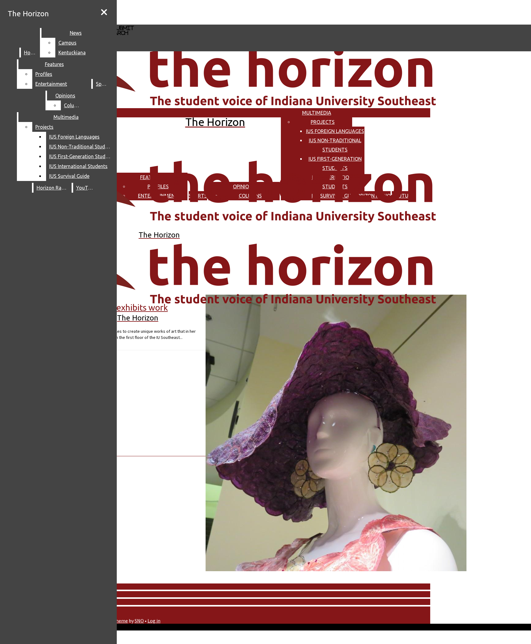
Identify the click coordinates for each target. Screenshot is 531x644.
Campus (67, 42)
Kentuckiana (72, 52)
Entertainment (51, 84)
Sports (103, 84)
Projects (323, 122)
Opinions (65, 95)
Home (30, 52)
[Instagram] (184, 12)
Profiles (43, 74)
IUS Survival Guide (69, 176)
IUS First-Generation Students (81, 156)
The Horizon (28, 14)
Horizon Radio (53, 187)
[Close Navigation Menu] (104, 12)
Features (54, 64)
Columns (74, 105)
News (76, 33)
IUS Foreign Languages (335, 131)
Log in (154, 621)
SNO (139, 621)
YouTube (86, 187)
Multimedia (316, 113)
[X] (184, 22)
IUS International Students (78, 166)
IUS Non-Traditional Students (81, 146)
